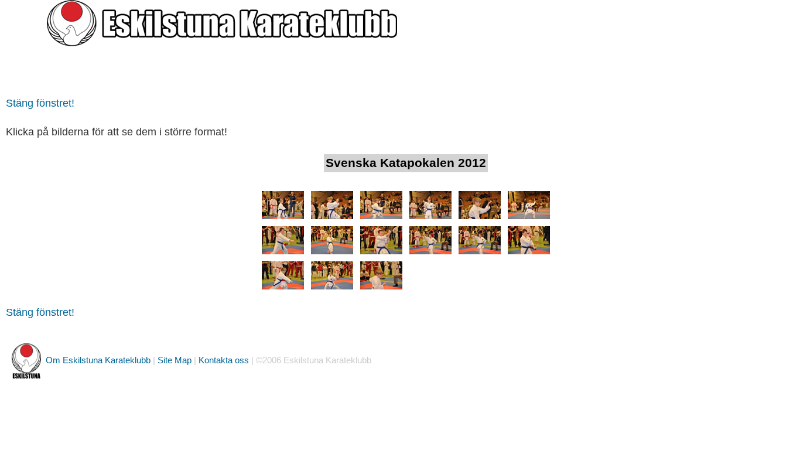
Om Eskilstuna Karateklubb (98, 360)
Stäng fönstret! (40, 103)
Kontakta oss (224, 360)
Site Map (175, 360)
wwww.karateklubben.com (94, 71)
